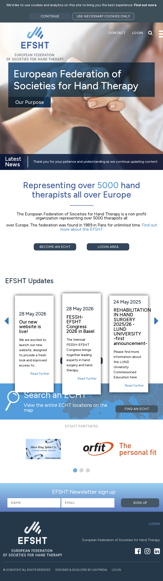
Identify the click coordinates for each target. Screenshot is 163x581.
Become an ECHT (54, 247)
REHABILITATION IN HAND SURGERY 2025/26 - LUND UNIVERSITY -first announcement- (132, 326)
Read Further (39, 374)
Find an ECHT (137, 409)
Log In (116, 569)
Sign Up (140, 503)
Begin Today (29, 96)
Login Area (108, 247)
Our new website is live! (30, 326)
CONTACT (117, 33)
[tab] (75, 470)
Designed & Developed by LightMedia (81, 569)
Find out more (145, 5)
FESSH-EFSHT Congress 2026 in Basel (80, 324)
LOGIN (137, 33)
